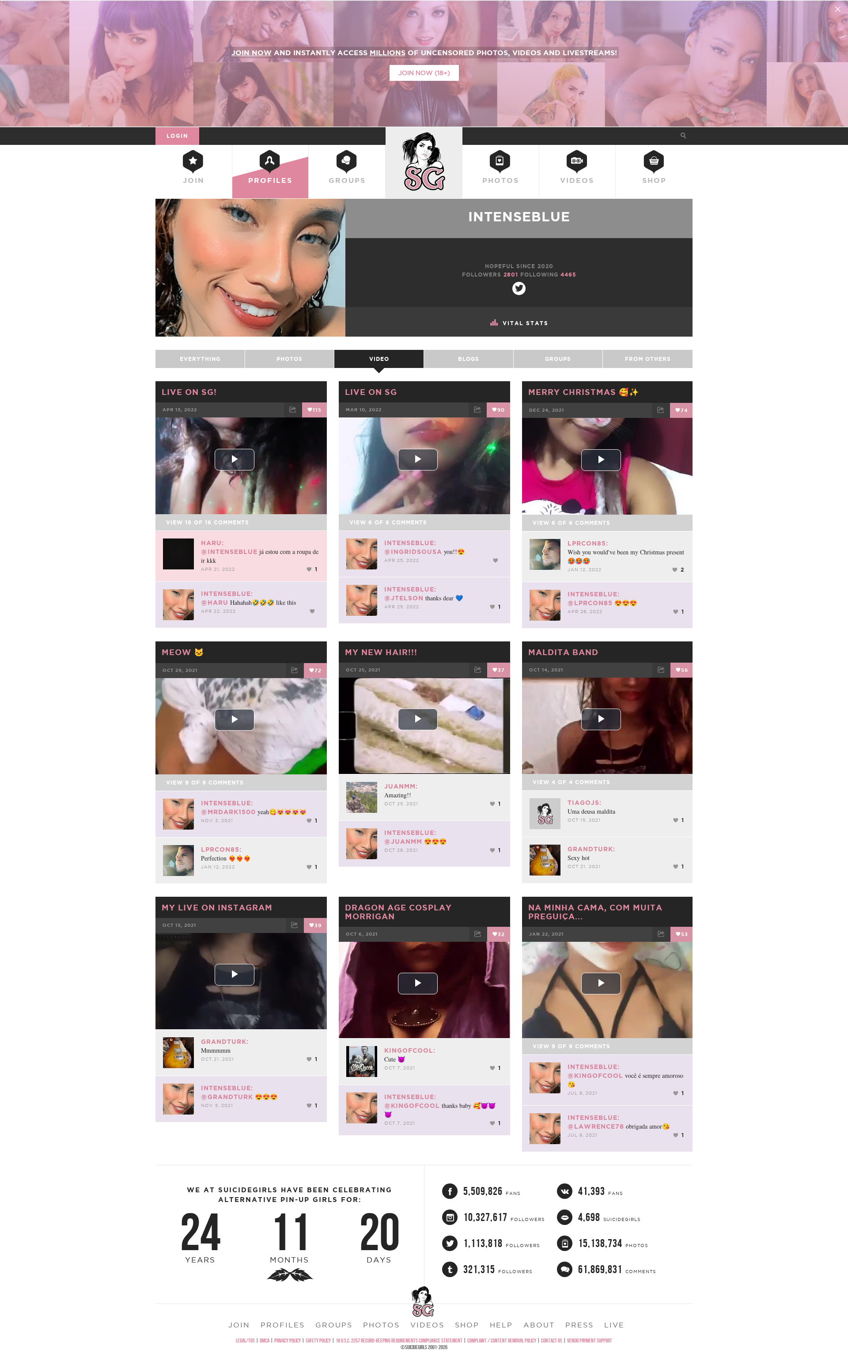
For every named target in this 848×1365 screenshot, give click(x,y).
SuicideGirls (424, 136)
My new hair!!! (381, 652)
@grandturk (227, 1096)
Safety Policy (318, 1340)
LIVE (614, 1325)
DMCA (264, 1340)
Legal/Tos (245, 1340)
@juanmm (403, 841)
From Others (648, 359)
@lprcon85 (590, 603)
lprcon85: (588, 543)
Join (193, 180)
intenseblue (519, 216)
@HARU (214, 602)
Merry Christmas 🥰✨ (583, 391)
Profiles (270, 180)
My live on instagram (217, 907)
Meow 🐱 (183, 652)
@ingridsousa (413, 551)
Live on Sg (371, 391)
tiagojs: (585, 802)
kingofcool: (409, 1050)
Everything (200, 359)
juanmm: (401, 786)
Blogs (468, 359)
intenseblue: (227, 593)
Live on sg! (189, 391)
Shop (654, 180)
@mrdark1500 (228, 811)
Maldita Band (563, 652)
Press (579, 1325)
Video (379, 359)
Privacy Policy (287, 1340)
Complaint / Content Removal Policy (501, 1340)
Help (501, 1325)
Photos (500, 180)
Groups (347, 180)
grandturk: (591, 849)
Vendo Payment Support (589, 1340)
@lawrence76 (596, 1126)
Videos (577, 180)
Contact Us (551, 1340)
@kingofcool (412, 1105)
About (539, 1325)
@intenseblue (229, 551)
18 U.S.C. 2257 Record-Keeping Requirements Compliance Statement (399, 1340)
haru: (212, 542)
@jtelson (404, 598)
